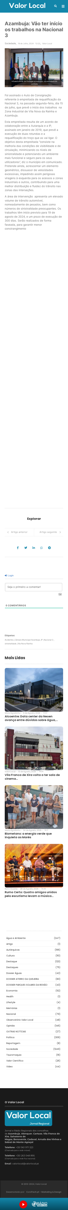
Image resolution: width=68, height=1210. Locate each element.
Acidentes (10, 640)
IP (42, 640)
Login (10, 575)
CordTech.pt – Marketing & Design (44, 1191)
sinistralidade (11, 643)
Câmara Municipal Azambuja (28, 640)
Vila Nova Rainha (25, 643)
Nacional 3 (49, 640)
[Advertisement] (34, 370)
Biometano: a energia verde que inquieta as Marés (28, 835)
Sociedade (10, 43)
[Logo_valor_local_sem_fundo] (27, 6)
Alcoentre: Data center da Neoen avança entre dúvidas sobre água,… (31, 718)
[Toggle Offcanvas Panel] (63, 6)
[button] (55, 6)
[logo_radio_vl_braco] (39, 1204)
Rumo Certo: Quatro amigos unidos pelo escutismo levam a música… (31, 894)
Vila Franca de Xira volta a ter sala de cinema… (32, 776)
